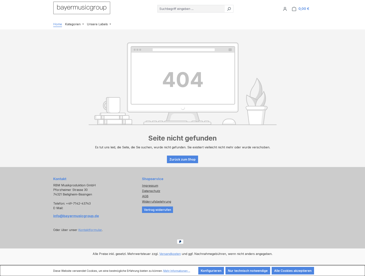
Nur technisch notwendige (248, 271)
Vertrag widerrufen (157, 210)
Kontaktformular (90, 230)
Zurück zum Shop (182, 159)
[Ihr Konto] (285, 9)
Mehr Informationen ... (176, 270)
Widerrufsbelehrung (156, 201)
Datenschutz (151, 191)
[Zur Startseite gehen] (81, 8)
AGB (145, 196)
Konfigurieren (211, 271)
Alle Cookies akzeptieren (293, 271)
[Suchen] (229, 9)
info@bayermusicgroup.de (76, 216)
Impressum (150, 185)
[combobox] (191, 9)
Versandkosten (170, 254)
